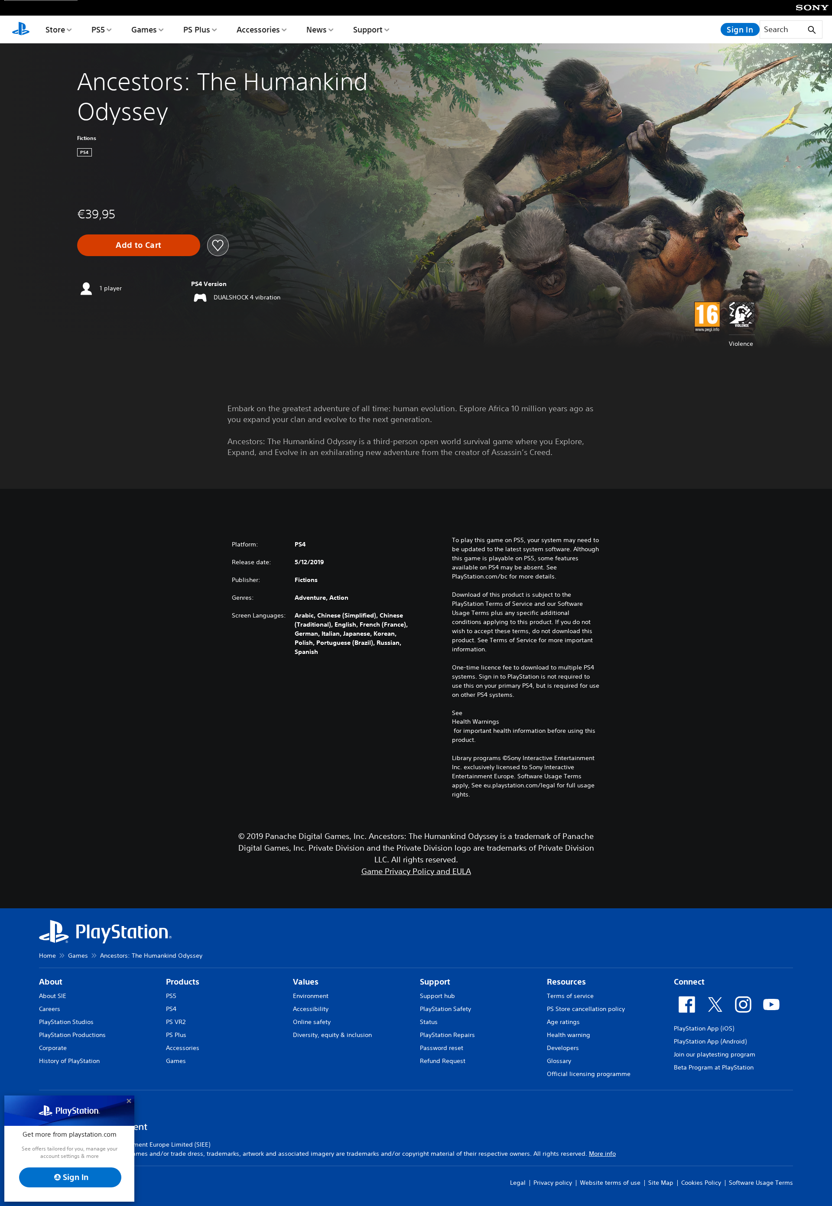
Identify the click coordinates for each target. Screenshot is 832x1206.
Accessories (258, 29)
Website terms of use (610, 1182)
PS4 (171, 1009)
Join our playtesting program (714, 1054)
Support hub (437, 996)
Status (429, 1022)
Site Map (660, 1182)
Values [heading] (305, 982)
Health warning (568, 1035)
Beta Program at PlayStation (714, 1067)
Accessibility (310, 1009)
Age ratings (563, 1022)
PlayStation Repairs (447, 1035)
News (316, 29)
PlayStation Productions (72, 1035)
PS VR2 (175, 1022)
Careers (49, 1009)
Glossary (559, 1061)
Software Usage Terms (761, 1182)
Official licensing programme (588, 1074)
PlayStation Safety (445, 1009)
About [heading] (50, 982)
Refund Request (442, 1061)
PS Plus (196, 29)
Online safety (312, 1022)
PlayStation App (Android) (710, 1041)
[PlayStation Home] (21, 29)
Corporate (53, 1048)
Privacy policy (552, 1182)
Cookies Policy (701, 1182)
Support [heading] (435, 982)
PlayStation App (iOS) (704, 1028)
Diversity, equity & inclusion (332, 1035)
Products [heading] (182, 982)
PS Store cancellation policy (586, 1009)
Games (144, 29)
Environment (310, 996)
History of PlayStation (69, 1061)
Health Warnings (475, 721)
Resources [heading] (566, 982)
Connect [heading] (689, 982)
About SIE (52, 996)
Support (368, 29)
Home (47, 955)
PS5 (98, 29)
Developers (563, 1048)
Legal (518, 1182)
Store (55, 29)
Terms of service (570, 996)
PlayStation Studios (66, 1022)
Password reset (441, 1048)
